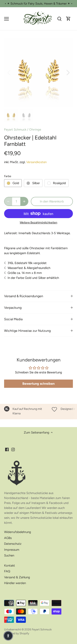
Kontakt (9, 565)
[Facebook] (7, 449)
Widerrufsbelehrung (17, 532)
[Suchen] (59, 18)
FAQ (7, 571)
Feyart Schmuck (15, 129)
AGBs (8, 538)
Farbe (7, 176)
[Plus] (24, 201)
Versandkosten (36, 162)
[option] (38, 72)
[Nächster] (68, 72)
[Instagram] (13, 449)
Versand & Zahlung (17, 577)
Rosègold (59, 183)
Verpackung (13, 308)
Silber (36, 183)
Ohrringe (35, 129)
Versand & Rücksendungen (23, 296)
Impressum (11, 550)
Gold (16, 183)
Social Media (13, 319)
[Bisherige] (9, 72)
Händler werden (15, 583)
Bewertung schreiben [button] (38, 384)
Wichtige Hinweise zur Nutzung (27, 331)
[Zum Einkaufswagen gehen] (68, 18)
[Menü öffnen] (6, 18)
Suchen (9, 555)
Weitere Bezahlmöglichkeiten (38, 222)
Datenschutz (12, 544)
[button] (8, 636)
